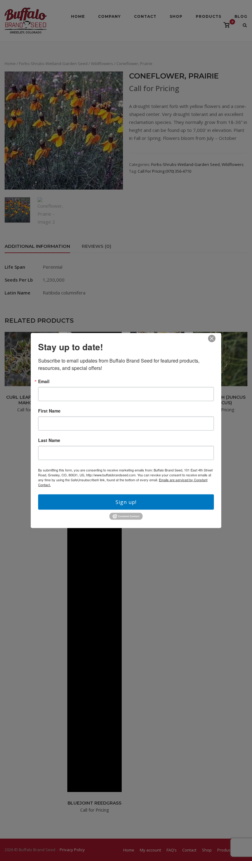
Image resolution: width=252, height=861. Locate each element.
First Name (49, 410)
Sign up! (126, 501)
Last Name (49, 440)
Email (43, 381)
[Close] (211, 338)
